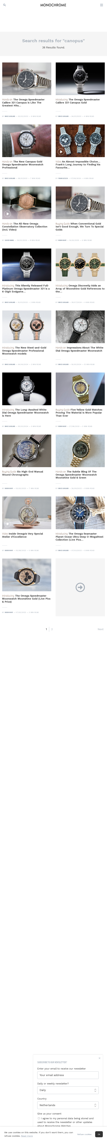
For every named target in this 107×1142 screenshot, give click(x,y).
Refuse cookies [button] (84, 1134)
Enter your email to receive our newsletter (61, 1068)
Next (101, 629)
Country (42, 1098)
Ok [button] (99, 1134)
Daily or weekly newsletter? (53, 1083)
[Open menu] (102, 5)
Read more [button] (27, 1136)
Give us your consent (49, 1113)
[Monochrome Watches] (53, 5)
